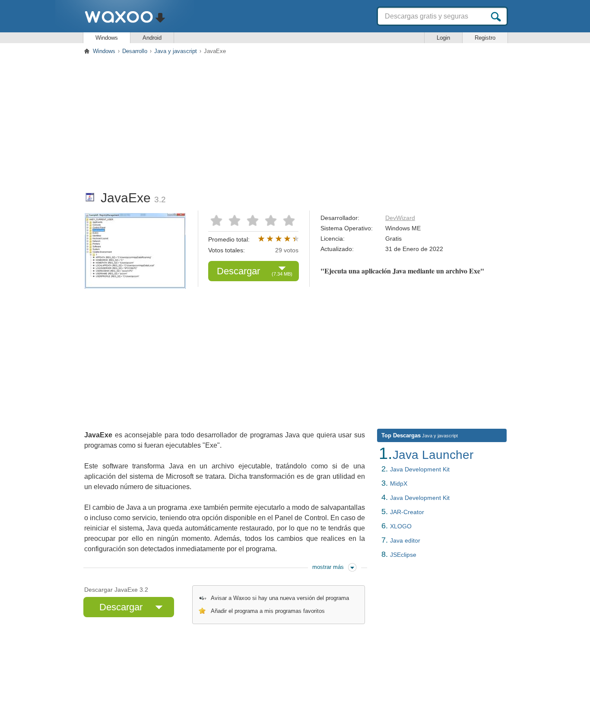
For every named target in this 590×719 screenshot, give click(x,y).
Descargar (254, 271)
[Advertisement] (295, 120)
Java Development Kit (420, 469)
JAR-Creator (407, 512)
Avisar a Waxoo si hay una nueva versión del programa (280, 598)
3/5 (252, 220)
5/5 (287, 220)
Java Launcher (433, 455)
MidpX (398, 483)
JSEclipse (403, 554)
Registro (485, 38)
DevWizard (400, 217)
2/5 (235, 220)
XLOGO (401, 526)
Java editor (405, 540)
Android (152, 38)
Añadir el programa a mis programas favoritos (268, 611)
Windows (106, 38)
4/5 (270, 220)
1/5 (218, 220)
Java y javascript (175, 51)
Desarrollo (134, 51)
